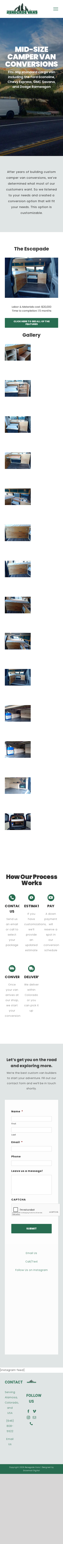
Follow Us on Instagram (31, 1270)
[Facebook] (28, 1411)
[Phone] (31, 1423)
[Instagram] (28, 1417)
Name (17, 1111)
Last (13, 1134)
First (13, 1123)
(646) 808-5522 (10, 1426)
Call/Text (31, 1261)
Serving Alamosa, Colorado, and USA (12, 1402)
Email (17, 1142)
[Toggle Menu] (56, 8)
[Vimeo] (34, 1411)
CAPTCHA (18, 1199)
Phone (16, 1156)
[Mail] (34, 1417)
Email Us (31, 1253)
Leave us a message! (27, 1171)
